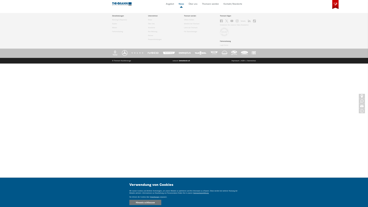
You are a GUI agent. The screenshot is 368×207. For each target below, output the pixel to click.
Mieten (114, 28)
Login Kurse (224, 45)
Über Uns (151, 24)
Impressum (235, 61)
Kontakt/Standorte (232, 3)
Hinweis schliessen (145, 202)
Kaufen (114, 24)
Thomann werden (210, 3)
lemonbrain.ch (184, 61)
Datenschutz (251, 61)
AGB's (243, 61)
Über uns (193, 3)
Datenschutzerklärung (201, 193)
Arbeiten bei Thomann (191, 24)
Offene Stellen (189, 20)
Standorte (151, 28)
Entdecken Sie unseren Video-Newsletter (234, 25)
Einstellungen (154, 197)
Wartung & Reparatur (119, 20)
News (181, 3)
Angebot (170, 3)
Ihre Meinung (152, 31)
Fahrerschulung (117, 31)
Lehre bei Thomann (191, 28)
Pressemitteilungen (155, 39)
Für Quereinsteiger (190, 31)
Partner (150, 35)
